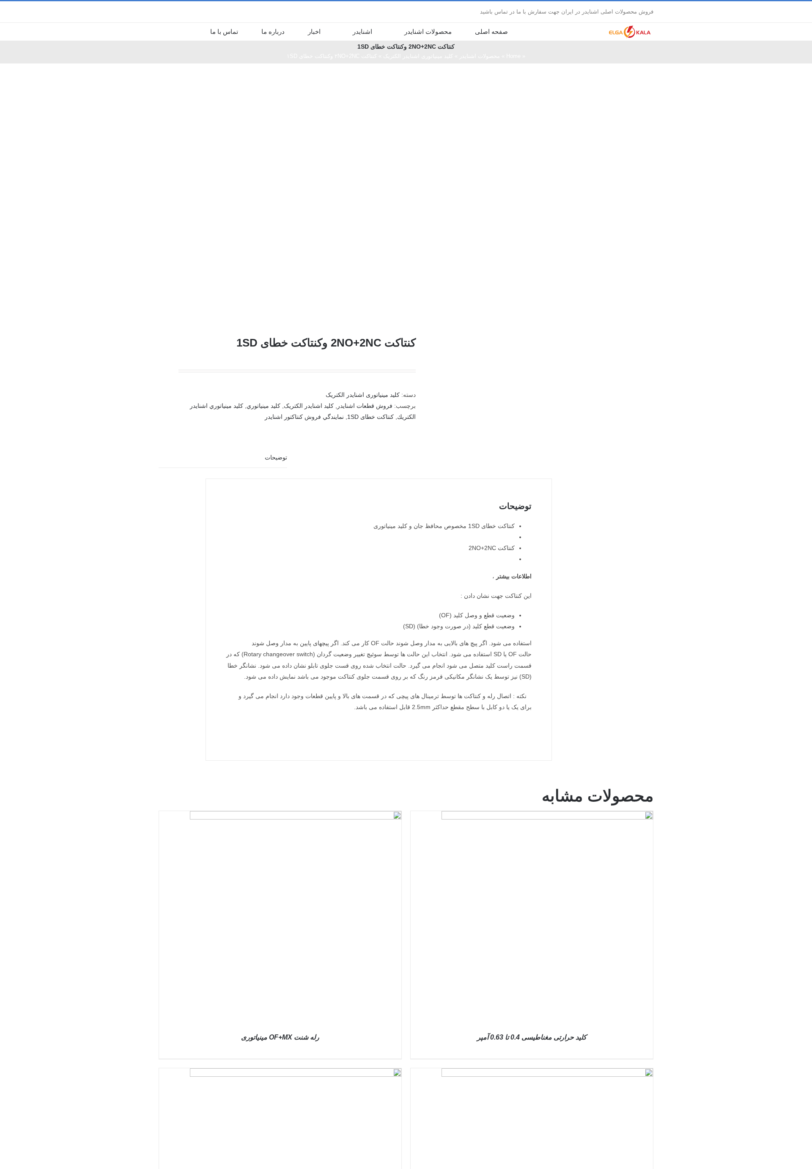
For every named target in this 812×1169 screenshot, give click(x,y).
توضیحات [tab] (276, 457)
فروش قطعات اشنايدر (364, 405)
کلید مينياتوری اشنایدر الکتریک (418, 56)
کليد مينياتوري (263, 405)
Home (513, 56)
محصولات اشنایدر (479, 56)
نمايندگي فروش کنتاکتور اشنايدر (304, 416)
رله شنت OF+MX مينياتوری (280, 1037)
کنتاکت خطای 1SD (370, 416)
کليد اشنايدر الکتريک (309, 405)
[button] (184, 31)
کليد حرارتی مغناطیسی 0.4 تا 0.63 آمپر (532, 1037)
